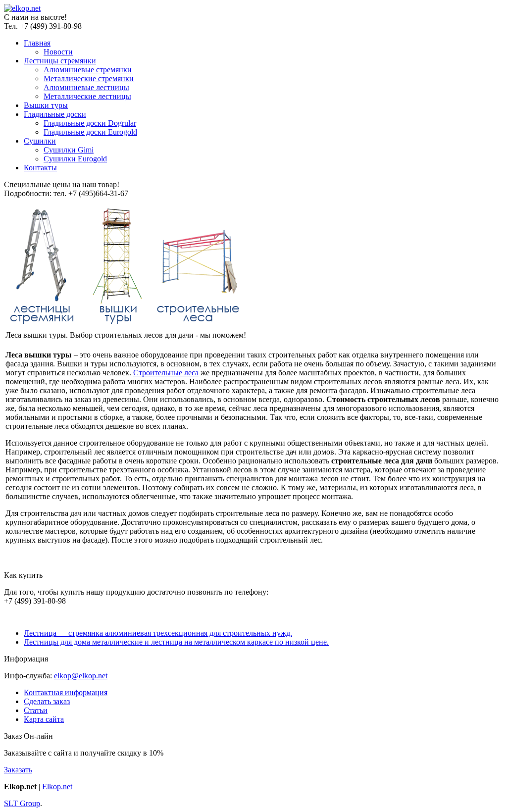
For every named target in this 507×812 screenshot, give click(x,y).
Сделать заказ (47, 701)
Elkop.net (57, 786)
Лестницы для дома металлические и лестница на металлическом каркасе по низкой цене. (176, 642)
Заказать (18, 769)
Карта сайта (44, 719)
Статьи (36, 710)
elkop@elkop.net (80, 675)
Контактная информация (65, 692)
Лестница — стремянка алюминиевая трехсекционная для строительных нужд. (158, 633)
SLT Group (22, 803)
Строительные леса (166, 372)
